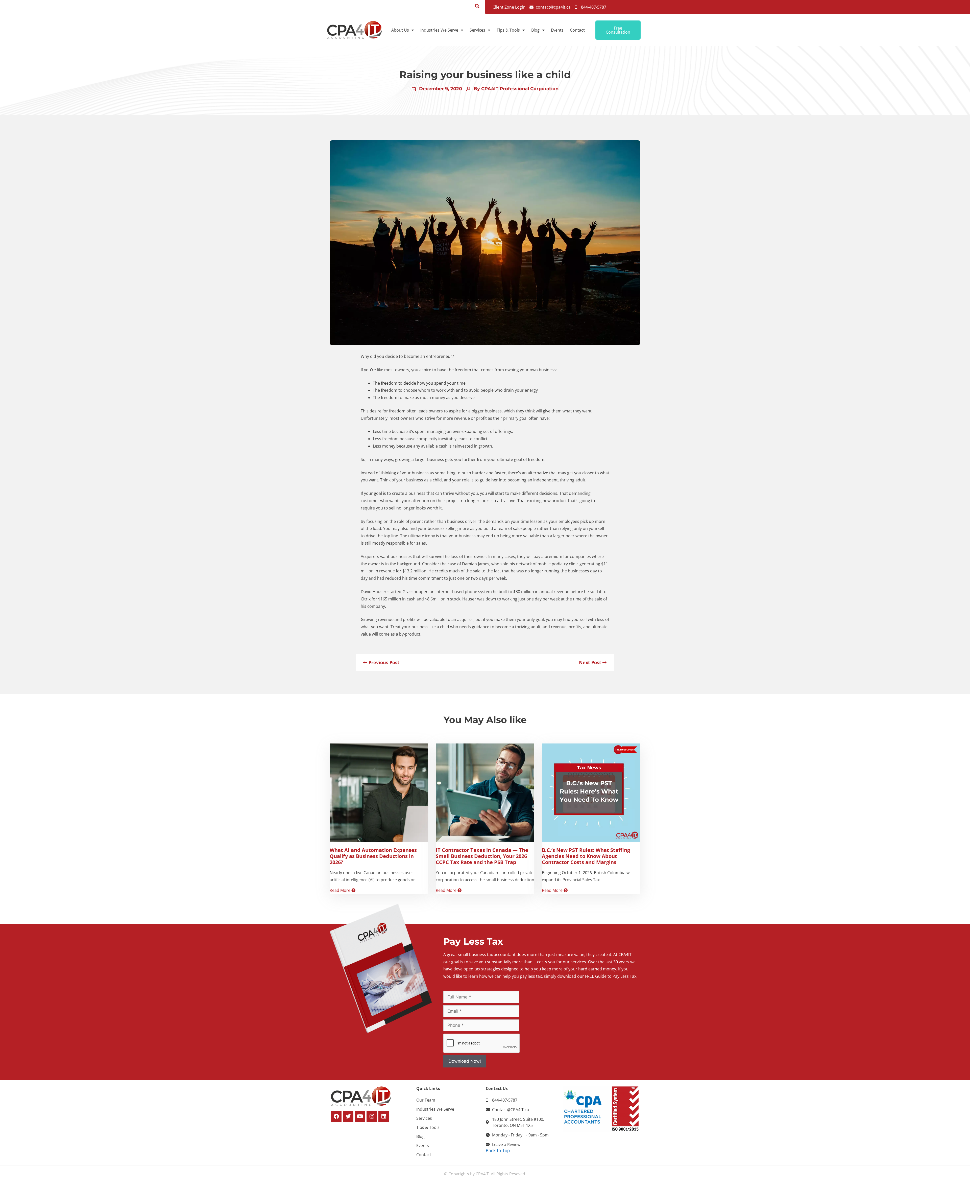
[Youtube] (360, 1116)
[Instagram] (372, 1116)
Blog (535, 30)
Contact (577, 30)
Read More (340, 890)
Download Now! (465, 1061)
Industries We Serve (439, 30)
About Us (400, 30)
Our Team (425, 1100)
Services (477, 30)
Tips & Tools (508, 30)
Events (557, 30)
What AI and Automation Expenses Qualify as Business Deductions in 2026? (373, 856)
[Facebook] (336, 1116)
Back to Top (498, 1150)
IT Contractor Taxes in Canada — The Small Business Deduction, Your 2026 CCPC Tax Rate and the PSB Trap (482, 856)
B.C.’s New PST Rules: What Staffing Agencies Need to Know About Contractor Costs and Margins (586, 856)
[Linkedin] (383, 1116)
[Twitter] (348, 1116)
